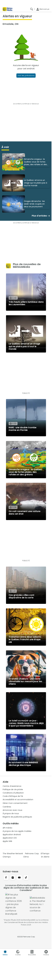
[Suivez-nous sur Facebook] (6, 877)
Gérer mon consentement (15, 803)
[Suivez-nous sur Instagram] (12, 877)
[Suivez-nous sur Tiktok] (26, 877)
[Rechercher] (31, 9)
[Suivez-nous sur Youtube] (19, 877)
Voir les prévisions (26, 75)
